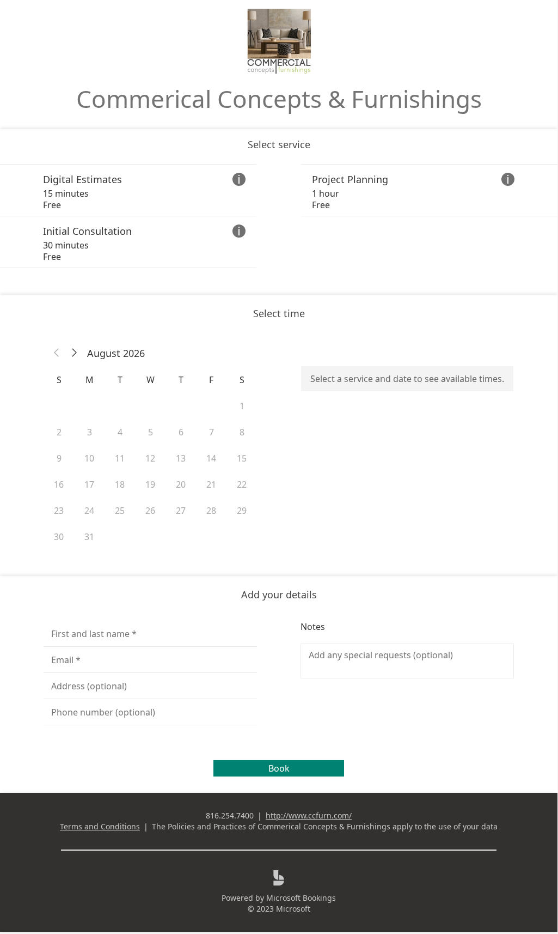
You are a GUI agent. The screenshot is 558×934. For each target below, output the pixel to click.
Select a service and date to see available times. (407, 379)
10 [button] (89, 458)
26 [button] (150, 511)
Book (279, 768)
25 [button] (120, 511)
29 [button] (242, 511)
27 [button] (181, 511)
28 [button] (211, 511)
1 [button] (242, 406)
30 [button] (59, 537)
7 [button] (211, 432)
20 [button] (181, 484)
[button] (56, 353)
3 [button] (89, 432)
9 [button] (59, 458)
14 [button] (211, 458)
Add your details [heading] (279, 594)
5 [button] (150, 432)
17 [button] (89, 484)
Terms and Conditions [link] (100, 826)
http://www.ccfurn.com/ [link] (309, 815)
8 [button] (242, 432)
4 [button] (120, 432)
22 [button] (242, 484)
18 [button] (120, 484)
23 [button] (59, 511)
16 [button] (59, 484)
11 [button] (120, 458)
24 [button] (89, 511)
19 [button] (150, 484)
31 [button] (89, 537)
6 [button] (181, 432)
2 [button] (59, 432)
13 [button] (181, 458)
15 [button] (242, 458)
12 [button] (150, 458)
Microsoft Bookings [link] (301, 898)
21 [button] (211, 484)
